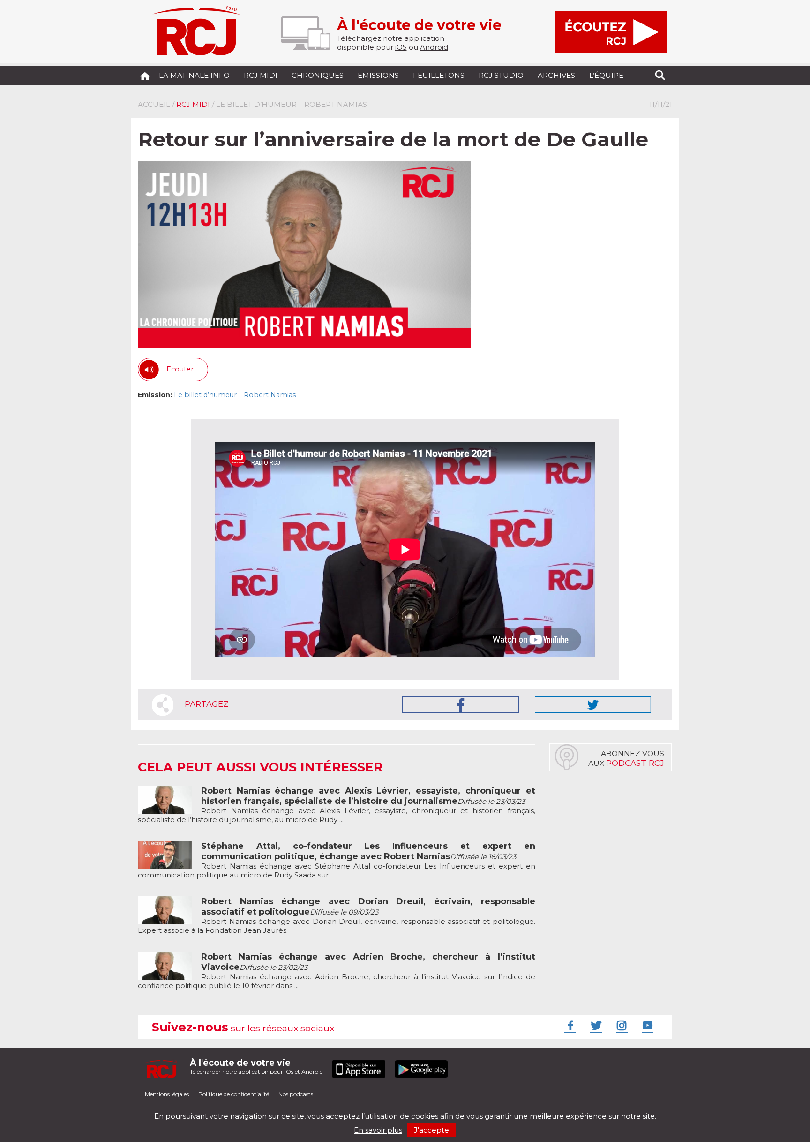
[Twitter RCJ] (595, 1025)
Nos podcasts (295, 1093)
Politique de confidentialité (233, 1093)
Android (434, 47)
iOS (401, 47)
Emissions (378, 75)
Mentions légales (167, 1093)
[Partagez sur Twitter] (593, 704)
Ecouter (180, 369)
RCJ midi (261, 75)
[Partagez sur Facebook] (460, 704)
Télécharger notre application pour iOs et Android (256, 1066)
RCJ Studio (501, 75)
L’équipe (606, 75)
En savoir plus (378, 1130)
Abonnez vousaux (626, 758)
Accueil (154, 104)
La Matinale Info (194, 75)
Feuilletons (439, 75)
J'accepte (431, 1130)
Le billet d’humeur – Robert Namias (235, 395)
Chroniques (318, 75)
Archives (556, 75)
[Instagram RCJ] (620, 1025)
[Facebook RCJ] (569, 1025)
